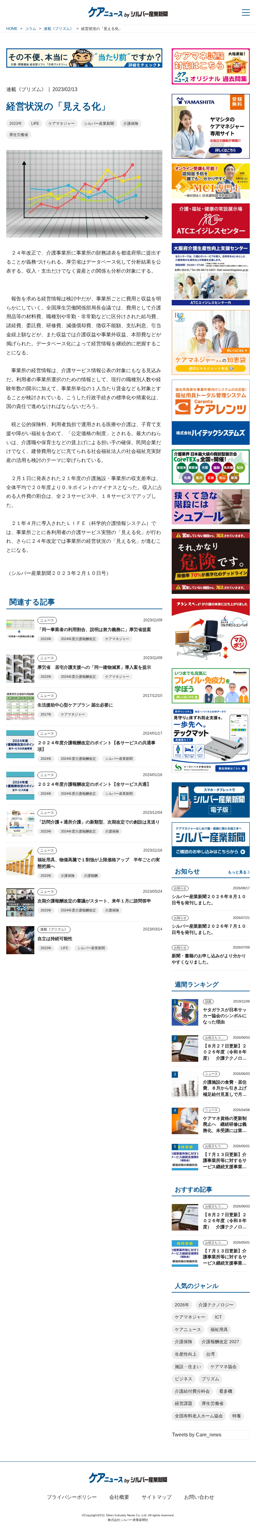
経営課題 (183, 1403)
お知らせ (180, 888)
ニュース (47, 620)
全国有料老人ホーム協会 (199, 1415)
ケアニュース (188, 1329)
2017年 (46, 714)
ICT (218, 1316)
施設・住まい (188, 1366)
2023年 (15, 123)
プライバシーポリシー (72, 1497)
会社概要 (119, 1497)
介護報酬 (91, 875)
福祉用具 (219, 1329)
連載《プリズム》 (54, 929)
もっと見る (237, 872)
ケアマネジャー (61, 123)
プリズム (210, 1378)
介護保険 (130, 123)
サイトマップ (157, 1497)
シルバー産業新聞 (99, 123)
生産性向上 (186, 1354)
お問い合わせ (199, 1497)
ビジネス (183, 1378)
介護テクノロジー (216, 1304)
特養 (236, 1415)
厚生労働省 (18, 135)
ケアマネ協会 (223, 1366)
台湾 (210, 1354)
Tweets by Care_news (196, 1434)
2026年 (182, 1304)
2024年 (46, 758)
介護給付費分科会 (192, 1391)
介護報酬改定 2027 (220, 1341)
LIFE (35, 123)
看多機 (225, 1391)
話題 (208, 1001)
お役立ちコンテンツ (216, 1037)
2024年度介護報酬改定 (78, 639)
